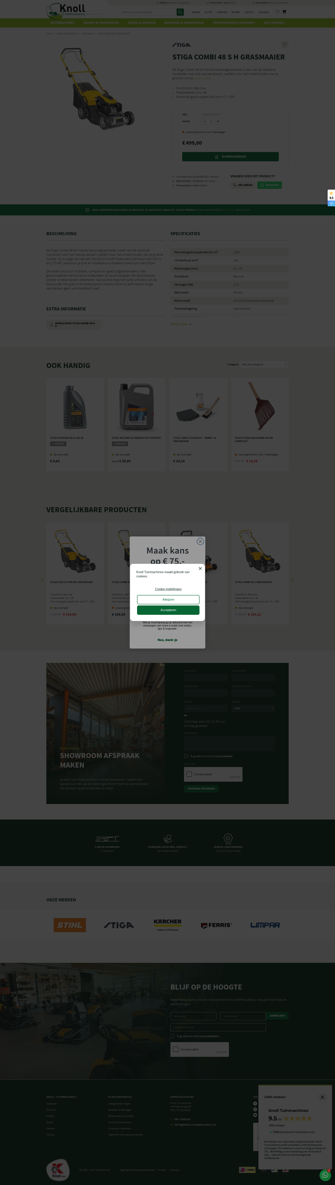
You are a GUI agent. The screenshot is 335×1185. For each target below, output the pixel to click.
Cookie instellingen (168, 589)
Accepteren (168, 610)
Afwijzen (168, 599)
